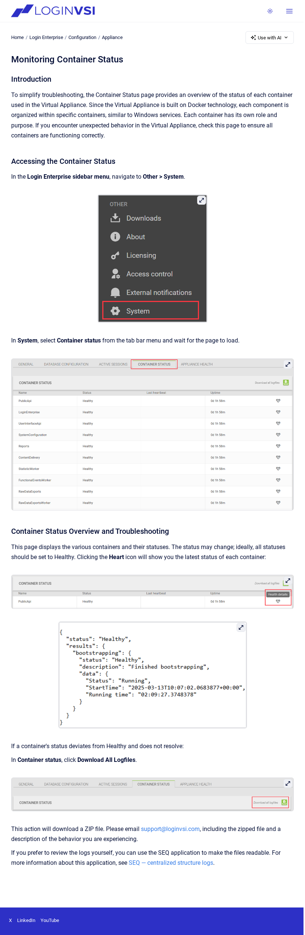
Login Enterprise (46, 37)
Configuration (82, 37)
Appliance (112, 37)
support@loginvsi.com (170, 828)
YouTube (50, 920)
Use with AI (270, 37)
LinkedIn (26, 920)
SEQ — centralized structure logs (171, 862)
